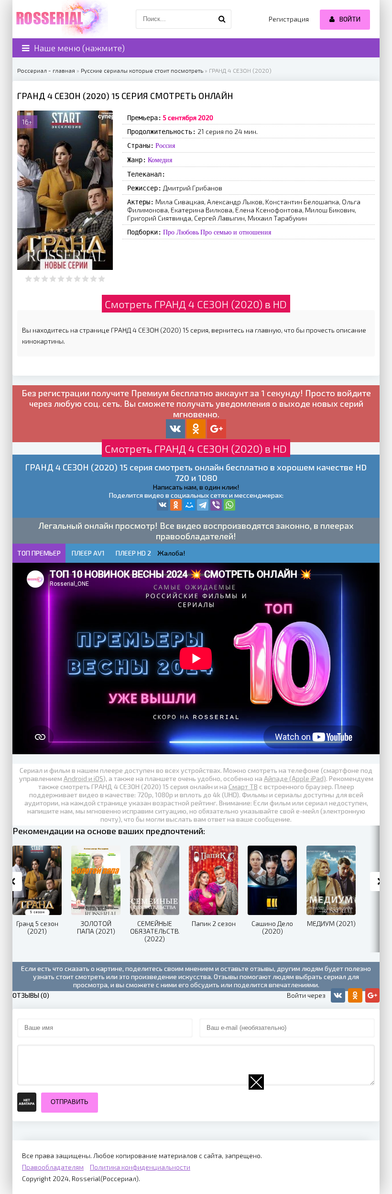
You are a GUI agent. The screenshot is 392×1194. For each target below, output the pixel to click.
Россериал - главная (46, 70)
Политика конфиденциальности (140, 1167)
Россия (165, 145)
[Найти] (221, 19)
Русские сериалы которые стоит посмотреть (142, 70)
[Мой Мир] (189, 505)
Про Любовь (181, 232)
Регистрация (289, 19)
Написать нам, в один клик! (196, 487)
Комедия (160, 159)
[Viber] (216, 505)
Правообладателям (53, 1167)
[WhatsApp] (229, 505)
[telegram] (202, 505)
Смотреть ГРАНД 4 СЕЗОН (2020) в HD (196, 304)
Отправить (69, 1101)
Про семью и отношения (235, 232)
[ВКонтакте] (162, 505)
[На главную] (60, 19)
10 (102, 279)
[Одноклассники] (176, 505)
